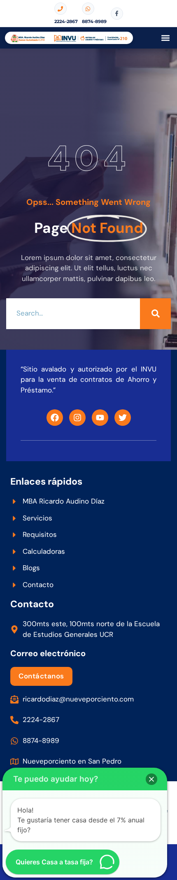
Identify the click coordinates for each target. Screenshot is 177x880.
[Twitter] (122, 417)
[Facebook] (55, 417)
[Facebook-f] (117, 13)
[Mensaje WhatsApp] (88, 8)
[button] (165, 38)
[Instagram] (77, 417)
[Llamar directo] (60, 8)
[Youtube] (100, 417)
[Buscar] (155, 313)
